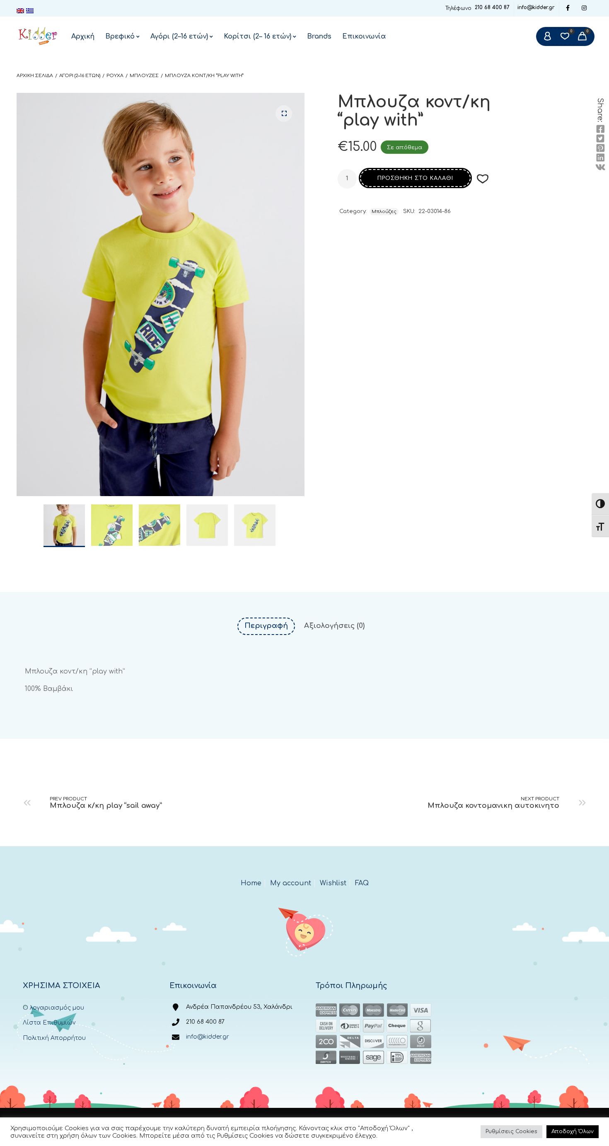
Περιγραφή (266, 626)
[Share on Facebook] (600, 129)
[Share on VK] (600, 167)
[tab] (266, 626)
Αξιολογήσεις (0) (334, 626)
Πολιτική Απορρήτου (54, 1038)
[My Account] (547, 36)
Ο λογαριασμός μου (53, 1008)
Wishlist (333, 883)
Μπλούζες (144, 75)
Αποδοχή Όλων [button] (572, 1131)
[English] (21, 11)
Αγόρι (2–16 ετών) (179, 36)
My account (290, 883)
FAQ (362, 883)
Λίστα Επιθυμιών (49, 1023)
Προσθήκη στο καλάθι (415, 178)
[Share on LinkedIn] (600, 158)
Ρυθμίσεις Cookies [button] (511, 1131)
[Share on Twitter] (600, 139)
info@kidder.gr (536, 7)
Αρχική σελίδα (35, 75)
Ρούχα (114, 75)
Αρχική (82, 36)
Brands (319, 36)
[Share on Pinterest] (600, 148)
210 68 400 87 (492, 7)
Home (251, 883)
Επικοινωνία (364, 36)
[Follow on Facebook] (567, 8)
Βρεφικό (120, 36)
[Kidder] (38, 36)
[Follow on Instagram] (584, 8)
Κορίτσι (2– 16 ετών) (257, 36)
